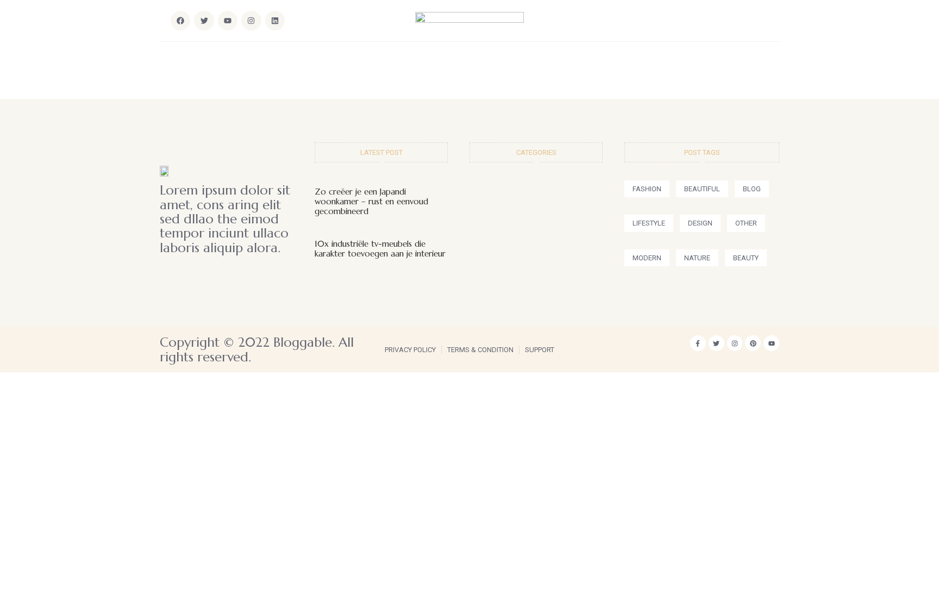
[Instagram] (251, 20)
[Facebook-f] (698, 343)
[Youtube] (771, 343)
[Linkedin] (275, 20)
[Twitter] (716, 343)
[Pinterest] (753, 343)
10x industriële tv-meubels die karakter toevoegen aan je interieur (380, 249)
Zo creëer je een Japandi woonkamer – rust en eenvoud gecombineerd (371, 201)
